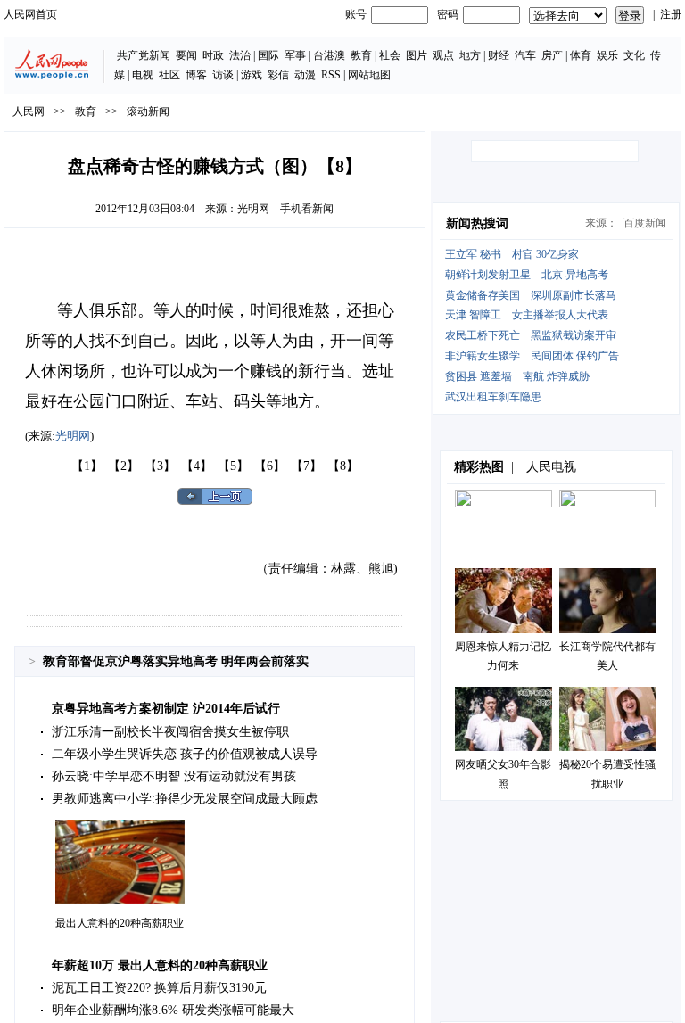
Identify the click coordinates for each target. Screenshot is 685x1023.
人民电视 (551, 467)
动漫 (305, 75)
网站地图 (369, 75)
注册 (670, 14)
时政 (213, 55)
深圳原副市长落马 (573, 295)
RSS (331, 75)
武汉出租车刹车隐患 (493, 397)
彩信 (278, 75)
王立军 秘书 (473, 254)
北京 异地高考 (574, 274)
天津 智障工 (473, 315)
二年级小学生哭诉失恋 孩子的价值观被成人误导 (185, 754)
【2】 (123, 466)
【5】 (233, 466)
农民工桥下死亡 (482, 335)
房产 (552, 55)
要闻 (186, 55)
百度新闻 (644, 223)
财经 (498, 55)
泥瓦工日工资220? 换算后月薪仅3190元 (159, 987)
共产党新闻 (143, 55)
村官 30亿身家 (545, 254)
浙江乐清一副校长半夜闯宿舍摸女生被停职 (170, 731)
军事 (295, 55)
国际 (268, 55)
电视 (142, 75)
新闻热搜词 (477, 223)
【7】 (306, 466)
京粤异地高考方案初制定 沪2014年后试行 (166, 708)
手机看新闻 (307, 208)
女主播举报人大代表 (560, 315)
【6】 (269, 466)
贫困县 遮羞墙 (478, 376)
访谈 (223, 75)
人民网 (28, 111)
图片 (416, 55)
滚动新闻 (148, 111)
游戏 (251, 75)
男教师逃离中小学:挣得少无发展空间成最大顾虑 (185, 798)
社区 (169, 75)
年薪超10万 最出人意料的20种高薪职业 (160, 965)
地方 (470, 55)
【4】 (196, 466)
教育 (361, 55)
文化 (634, 55)
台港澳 (329, 55)
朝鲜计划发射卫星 (488, 274)
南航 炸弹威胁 (556, 376)
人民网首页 (30, 14)
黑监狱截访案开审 (573, 335)
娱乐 (607, 55)
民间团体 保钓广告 (575, 356)
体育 (580, 55)
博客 (196, 75)
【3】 (160, 466)
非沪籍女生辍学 (482, 356)
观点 (443, 55)
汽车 (525, 55)
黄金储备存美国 (482, 295)
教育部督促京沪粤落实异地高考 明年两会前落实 (176, 661)
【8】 (343, 466)
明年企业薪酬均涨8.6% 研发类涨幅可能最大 (173, 1010)
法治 (240, 55)
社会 (389, 55)
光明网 (253, 208)
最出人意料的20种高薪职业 (119, 923)
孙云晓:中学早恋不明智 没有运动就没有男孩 (174, 776)
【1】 (87, 466)
